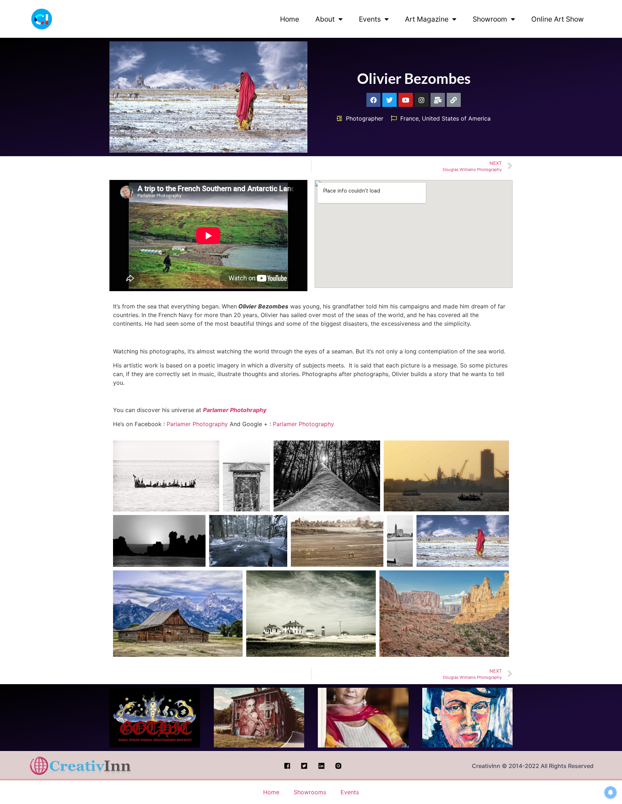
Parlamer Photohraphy (234, 410)
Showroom (490, 19)
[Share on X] (187, 467)
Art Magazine (427, 19)
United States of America (456, 118)
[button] (166, 476)
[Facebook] (373, 100)
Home (289, 19)
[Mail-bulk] (438, 100)
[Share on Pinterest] (206, 501)
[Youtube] (405, 100)
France (409, 118)
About (325, 19)
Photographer (364, 118)
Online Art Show (557, 19)
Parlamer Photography (197, 424)
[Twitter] (389, 100)
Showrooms (310, 792)
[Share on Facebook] (206, 467)
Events (370, 19)
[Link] (454, 100)
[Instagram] (422, 100)
